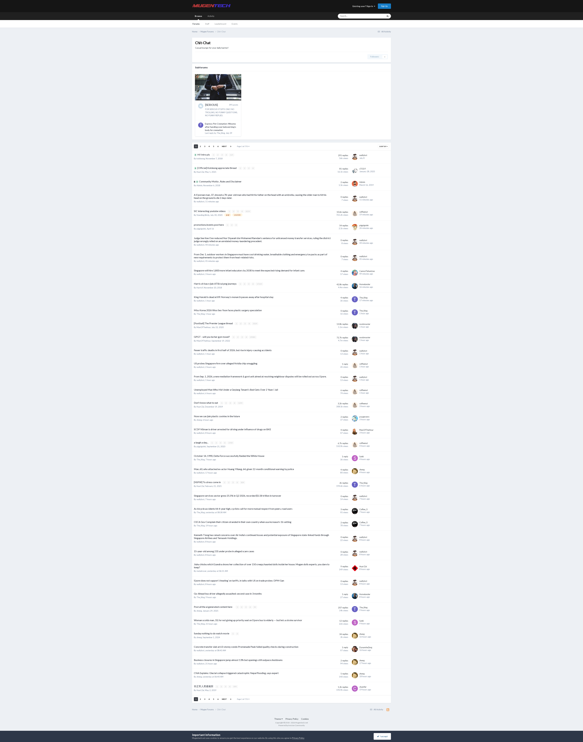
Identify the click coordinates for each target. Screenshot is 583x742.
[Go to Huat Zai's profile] (355, 568)
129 (240, 403)
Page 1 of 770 (242, 146)
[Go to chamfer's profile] (355, 689)
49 (235, 686)
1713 (259, 284)
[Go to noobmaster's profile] (355, 326)
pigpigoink (201, 228)
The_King (221, 133)
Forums (196, 24)
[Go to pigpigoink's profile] (355, 227)
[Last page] (231, 146)
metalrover (201, 571)
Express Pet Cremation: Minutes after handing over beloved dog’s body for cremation (220, 126)
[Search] (387, 16)
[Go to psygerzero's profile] (355, 418)
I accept (383, 736)
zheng (199, 420)
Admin (199, 185)
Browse (198, 16)
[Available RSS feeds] (388, 710)
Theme (277, 719)
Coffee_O (363, 509)
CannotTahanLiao (367, 271)
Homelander (364, 284)
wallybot (363, 155)
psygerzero (364, 416)
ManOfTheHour (204, 327)
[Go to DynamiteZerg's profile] (355, 649)
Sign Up (384, 6)
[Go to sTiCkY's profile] (355, 170)
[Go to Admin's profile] (355, 184)
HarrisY (200, 287)
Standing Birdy (203, 215)
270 (230, 443)
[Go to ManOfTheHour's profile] (355, 432)
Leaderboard (220, 24)
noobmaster (364, 324)
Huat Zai (200, 172)
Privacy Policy (291, 719)
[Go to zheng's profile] (355, 471)
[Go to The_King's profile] (200, 125)
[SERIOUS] (211, 104)
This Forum (375, 16)
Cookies (305, 719)
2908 (252, 337)
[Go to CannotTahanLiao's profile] (355, 273)
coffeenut (363, 212)
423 (247, 211)
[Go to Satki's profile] (355, 458)
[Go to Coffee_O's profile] (355, 511)
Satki (361, 456)
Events (235, 24)
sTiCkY (362, 169)
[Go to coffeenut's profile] (355, 213)
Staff (207, 24)
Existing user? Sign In (363, 6)
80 (242, 482)
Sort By (383, 146)
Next (224, 146)
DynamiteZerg (365, 647)
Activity (211, 16)
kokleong (201, 158)
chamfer (363, 687)
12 (231, 155)
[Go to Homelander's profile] (355, 286)
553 (254, 323)
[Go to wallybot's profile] (355, 157)
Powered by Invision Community (291, 725)
